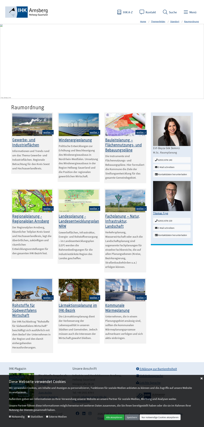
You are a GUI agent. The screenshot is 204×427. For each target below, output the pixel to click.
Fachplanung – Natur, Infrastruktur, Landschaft (122, 221)
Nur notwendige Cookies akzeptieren (160, 417)
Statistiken (36, 416)
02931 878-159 (164, 220)
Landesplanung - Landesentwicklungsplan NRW (79, 221)
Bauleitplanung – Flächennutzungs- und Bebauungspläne (123, 145)
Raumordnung (191, 21)
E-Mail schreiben (165, 167)
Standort (174, 21)
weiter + (48, 132)
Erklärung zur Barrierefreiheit (158, 369)
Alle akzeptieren (114, 417)
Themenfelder (158, 21)
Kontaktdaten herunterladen (172, 174)
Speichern (132, 417)
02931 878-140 (164, 159)
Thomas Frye (160, 213)
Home (143, 21)
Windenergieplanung (75, 140)
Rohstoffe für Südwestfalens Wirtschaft (24, 310)
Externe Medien (58, 416)
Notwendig (18, 416)
